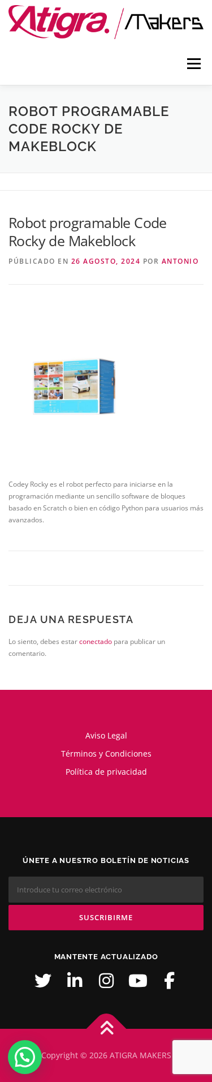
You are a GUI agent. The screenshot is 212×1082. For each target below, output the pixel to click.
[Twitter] (42, 980)
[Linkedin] (74, 980)
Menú (193, 63)
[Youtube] (137, 980)
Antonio (180, 261)
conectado (95, 641)
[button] (25, 1057)
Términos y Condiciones (106, 753)
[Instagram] (106, 980)
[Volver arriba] (106, 1029)
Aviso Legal (106, 735)
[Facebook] (169, 980)
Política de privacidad (106, 771)
